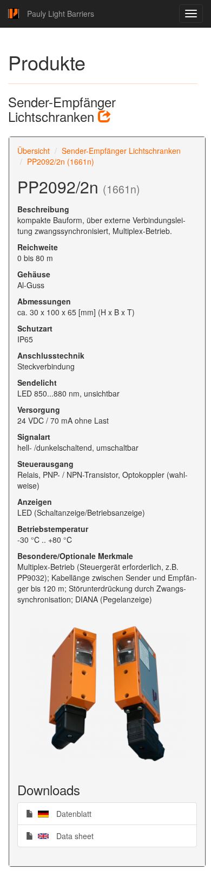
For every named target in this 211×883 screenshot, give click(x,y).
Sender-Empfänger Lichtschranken (121, 150)
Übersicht (33, 150)
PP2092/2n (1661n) (60, 161)
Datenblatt (62, 813)
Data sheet (63, 835)
